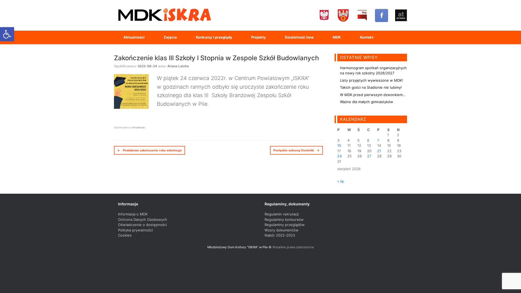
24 (339, 156)
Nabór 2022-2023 (280, 235)
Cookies (125, 235)
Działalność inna (299, 37)
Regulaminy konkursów (284, 219)
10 (339, 145)
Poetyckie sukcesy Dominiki (296, 150)
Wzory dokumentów (281, 230)
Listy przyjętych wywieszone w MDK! (371, 80)
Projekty (258, 37)
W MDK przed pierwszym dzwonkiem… (373, 95)
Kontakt (366, 37)
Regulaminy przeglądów (285, 224)
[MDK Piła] (164, 15)
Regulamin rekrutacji (282, 214)
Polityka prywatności (135, 230)
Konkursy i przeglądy (214, 37)
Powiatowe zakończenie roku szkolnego (149, 150)
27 (369, 156)
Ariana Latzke (178, 66)
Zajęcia (170, 37)
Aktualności (134, 37)
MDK (337, 37)
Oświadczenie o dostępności (142, 224)
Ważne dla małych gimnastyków (366, 102)
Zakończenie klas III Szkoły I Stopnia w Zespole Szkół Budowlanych (216, 58)
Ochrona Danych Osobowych (142, 219)
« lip (340, 181)
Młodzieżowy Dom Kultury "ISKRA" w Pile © (239, 247)
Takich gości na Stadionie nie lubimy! (371, 87)
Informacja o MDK (133, 214)
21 (379, 151)
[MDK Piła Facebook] (381, 15)
